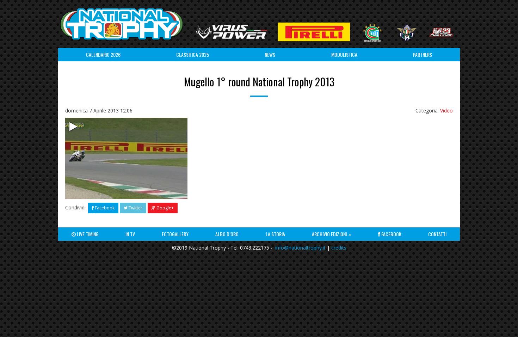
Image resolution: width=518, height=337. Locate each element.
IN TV (130, 234)
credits (338, 247)
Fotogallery (175, 234)
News (270, 54)
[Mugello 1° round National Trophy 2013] (126, 158)
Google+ (164, 208)
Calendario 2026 (103, 54)
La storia (275, 234)
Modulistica (344, 54)
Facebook (104, 208)
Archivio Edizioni (330, 234)
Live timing (87, 234)
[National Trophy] (121, 24)
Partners (422, 54)
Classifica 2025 (192, 54)
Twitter (135, 208)
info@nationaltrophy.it (300, 247)
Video (446, 110)
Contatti (437, 234)
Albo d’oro (227, 234)
